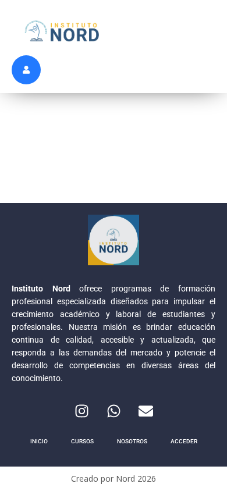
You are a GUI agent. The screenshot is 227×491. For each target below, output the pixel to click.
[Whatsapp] (113, 410)
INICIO (39, 441)
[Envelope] (145, 410)
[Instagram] (81, 410)
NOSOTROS (132, 441)
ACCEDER (184, 441)
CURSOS (82, 441)
